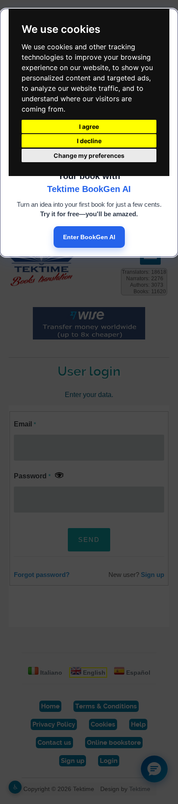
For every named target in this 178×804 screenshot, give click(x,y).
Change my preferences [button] (89, 155)
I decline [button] (89, 140)
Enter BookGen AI (89, 237)
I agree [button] (89, 126)
